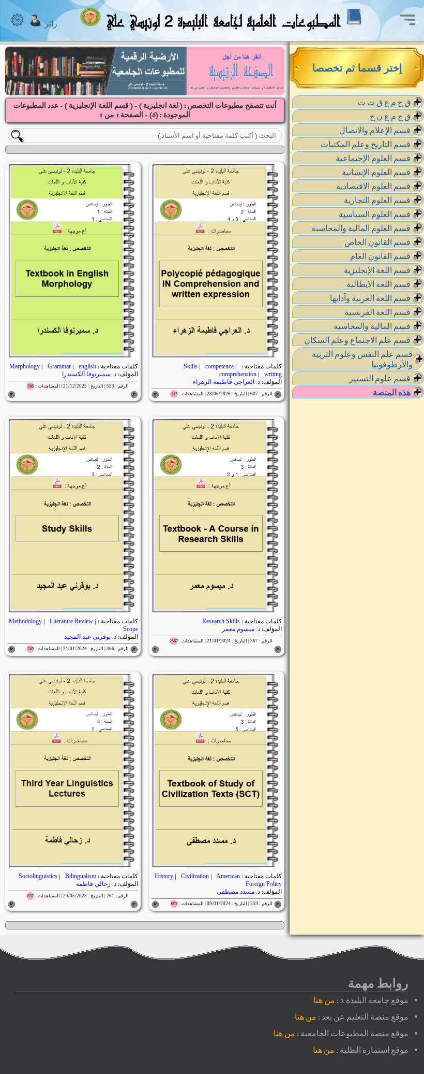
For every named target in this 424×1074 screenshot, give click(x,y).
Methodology (26, 621)
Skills (191, 366)
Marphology (25, 366)
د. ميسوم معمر (241, 629)
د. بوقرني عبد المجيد (90, 636)
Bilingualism (80, 876)
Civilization (194, 876)
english (86, 366)
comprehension (238, 374)
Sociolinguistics (39, 876)
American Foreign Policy (248, 879)
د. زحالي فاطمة (96, 883)
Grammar (59, 366)
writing (272, 374)
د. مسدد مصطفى (238, 891)
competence (219, 366)
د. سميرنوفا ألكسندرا (89, 374)
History (165, 876)
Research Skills (221, 621)
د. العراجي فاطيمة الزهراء (226, 381)
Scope (130, 629)
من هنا (324, 1000)
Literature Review (71, 621)
